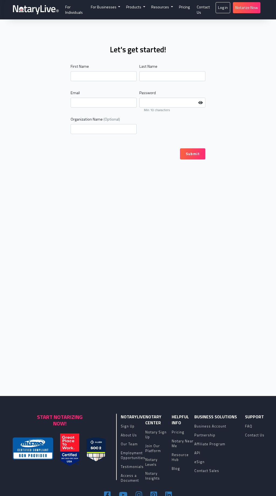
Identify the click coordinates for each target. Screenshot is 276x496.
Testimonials (132, 466)
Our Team (129, 444)
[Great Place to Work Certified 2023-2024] (70, 449)
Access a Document (130, 478)
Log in (223, 8)
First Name (80, 66)
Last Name (148, 66)
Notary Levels (151, 462)
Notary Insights (152, 476)
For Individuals (74, 9)
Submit (193, 153)
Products (134, 7)
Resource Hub (180, 457)
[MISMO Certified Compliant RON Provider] (33, 448)
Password (147, 92)
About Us (129, 435)
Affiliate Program (209, 444)
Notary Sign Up (156, 434)
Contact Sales (206, 470)
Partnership (204, 435)
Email (75, 92)
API (197, 452)
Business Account (210, 426)
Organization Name (95, 119)
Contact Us (203, 9)
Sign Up (127, 426)
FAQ (248, 426)
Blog (176, 468)
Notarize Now (246, 8)
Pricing (184, 7)
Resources (160, 7)
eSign (199, 461)
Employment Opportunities (133, 455)
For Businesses (104, 7)
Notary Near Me (183, 443)
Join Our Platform (153, 448)
